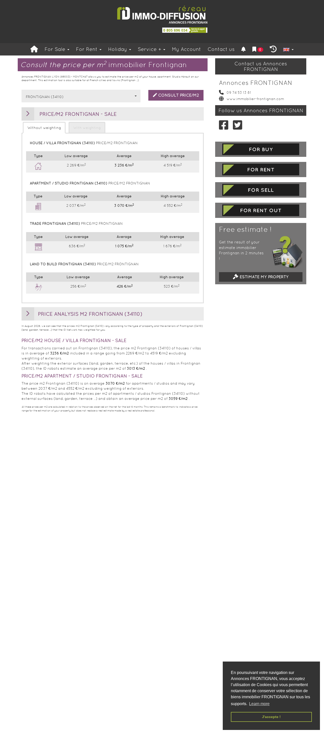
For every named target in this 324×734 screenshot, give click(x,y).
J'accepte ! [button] (271, 717)
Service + (150, 49)
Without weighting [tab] (44, 128)
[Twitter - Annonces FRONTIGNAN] (236, 125)
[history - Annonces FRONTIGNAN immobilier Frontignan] (273, 49)
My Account (186, 49)
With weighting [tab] (87, 128)
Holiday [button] (118, 49)
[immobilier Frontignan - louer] (260, 169)
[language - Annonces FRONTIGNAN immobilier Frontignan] (288, 49)
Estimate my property (263, 276)
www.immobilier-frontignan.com (255, 99)
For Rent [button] (87, 49)
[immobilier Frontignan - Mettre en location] (260, 210)
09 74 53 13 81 (239, 92)
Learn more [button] (259, 704)
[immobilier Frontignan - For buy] (260, 149)
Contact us (221, 49)
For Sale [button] (56, 49)
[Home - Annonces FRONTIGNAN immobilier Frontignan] (34, 49)
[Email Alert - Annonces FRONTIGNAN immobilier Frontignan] (243, 49)
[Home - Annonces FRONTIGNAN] (162, 13)
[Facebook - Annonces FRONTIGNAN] (222, 125)
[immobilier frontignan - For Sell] (260, 189)
